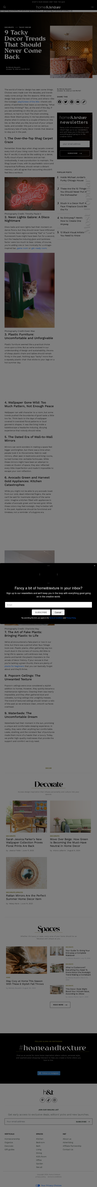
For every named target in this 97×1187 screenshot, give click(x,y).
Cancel (58, 612)
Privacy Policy (71, 618)
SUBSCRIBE (41, 612)
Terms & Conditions (56, 618)
